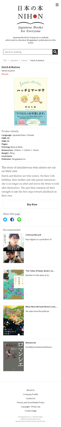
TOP (5, 60)
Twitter (5, 219)
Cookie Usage (30, 410)
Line (19, 219)
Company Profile (30, 394)
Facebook (12, 219)
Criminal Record (33, 234)
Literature (14, 60)
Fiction (24, 60)
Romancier (30, 342)
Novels (5, 74)
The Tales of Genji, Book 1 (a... (40, 270)
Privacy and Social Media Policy (30, 402)
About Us (30, 390)
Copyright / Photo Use (30, 406)
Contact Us (30, 398)
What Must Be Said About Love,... (41, 306)
